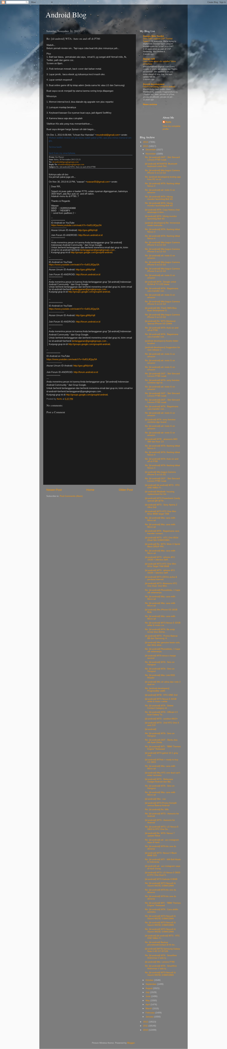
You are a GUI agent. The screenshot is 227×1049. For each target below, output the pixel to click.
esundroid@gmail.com (108, 135)
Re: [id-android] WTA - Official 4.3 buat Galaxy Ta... (161, 713)
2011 (145, 1026)
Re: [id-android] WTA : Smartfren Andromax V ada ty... (161, 956)
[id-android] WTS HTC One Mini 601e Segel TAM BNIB (160, 565)
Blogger (131, 1043)
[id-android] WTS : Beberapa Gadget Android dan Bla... (159, 780)
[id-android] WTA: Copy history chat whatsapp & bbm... (162, 211)
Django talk (149, 59)
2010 (146, 1030)
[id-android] (150, 729)
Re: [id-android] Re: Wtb (157, 809)
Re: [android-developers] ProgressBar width (157, 689)
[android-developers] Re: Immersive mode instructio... (162, 224)
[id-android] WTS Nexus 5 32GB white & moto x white (160, 700)
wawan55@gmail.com (98, 182)
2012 (146, 1022)
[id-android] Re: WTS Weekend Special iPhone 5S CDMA (160, 322)
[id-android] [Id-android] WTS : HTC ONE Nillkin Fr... (162, 486)
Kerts (168, 122)
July (148, 992)
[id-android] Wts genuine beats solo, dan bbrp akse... (162, 643)
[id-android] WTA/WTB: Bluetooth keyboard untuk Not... (161, 165)
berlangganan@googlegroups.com (97, 250)
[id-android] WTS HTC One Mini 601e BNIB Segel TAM (160, 512)
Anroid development (153, 84)
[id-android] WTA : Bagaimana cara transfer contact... (162, 532)
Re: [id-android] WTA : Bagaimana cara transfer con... (161, 289)
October (150, 980)
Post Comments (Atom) (71, 496)
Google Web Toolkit (153, 36)
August (149, 988)
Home (90, 489)
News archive (150, 104)
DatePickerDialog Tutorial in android (159, 86)
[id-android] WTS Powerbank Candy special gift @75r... (162, 499)
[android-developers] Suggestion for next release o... (162, 348)
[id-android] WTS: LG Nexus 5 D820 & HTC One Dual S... (162, 873)
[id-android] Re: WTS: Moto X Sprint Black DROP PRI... (162, 545)
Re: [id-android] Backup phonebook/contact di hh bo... (160, 943)
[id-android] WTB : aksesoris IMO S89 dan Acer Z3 (161, 440)
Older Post (126, 489)
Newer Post (54, 489)
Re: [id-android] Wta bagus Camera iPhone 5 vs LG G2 (162, 171)
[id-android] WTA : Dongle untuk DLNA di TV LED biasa (160, 283)
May (148, 1000)
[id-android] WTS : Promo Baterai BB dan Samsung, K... (161, 637)
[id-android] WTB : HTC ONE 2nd (161, 695)
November (151, 154)
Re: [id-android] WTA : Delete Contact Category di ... (159, 706)
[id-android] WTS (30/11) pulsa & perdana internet (161, 578)
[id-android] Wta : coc (155, 799)
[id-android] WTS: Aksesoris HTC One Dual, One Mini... (161, 584)
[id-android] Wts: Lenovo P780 (160, 962)
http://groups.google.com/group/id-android (91, 252)
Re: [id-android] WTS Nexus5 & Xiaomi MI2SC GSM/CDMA (160, 884)
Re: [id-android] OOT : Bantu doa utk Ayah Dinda (161, 741)
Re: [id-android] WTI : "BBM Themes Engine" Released (163, 747)
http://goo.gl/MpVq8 (87, 230)
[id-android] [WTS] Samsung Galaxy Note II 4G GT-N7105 (162, 950)
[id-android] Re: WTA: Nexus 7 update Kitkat (160, 834)
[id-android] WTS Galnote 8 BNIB (161, 879)
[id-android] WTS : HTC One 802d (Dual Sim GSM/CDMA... (161, 538)
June (148, 996)
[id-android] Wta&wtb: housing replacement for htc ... (159, 492)
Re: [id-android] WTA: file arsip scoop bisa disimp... (160, 630)
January (150, 1017)
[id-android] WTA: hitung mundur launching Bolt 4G (161, 217)
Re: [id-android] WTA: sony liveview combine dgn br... (162, 381)
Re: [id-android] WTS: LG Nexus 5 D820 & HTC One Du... (161, 828)
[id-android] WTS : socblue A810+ (161, 719)
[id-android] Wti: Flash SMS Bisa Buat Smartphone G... (161, 309)
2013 (146, 146)
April (148, 1004)
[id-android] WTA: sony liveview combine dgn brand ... (160, 420)
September (151, 984)
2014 (146, 142)
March (149, 1008)
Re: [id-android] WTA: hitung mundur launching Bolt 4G (159, 197)
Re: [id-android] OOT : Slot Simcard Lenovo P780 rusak (162, 158)
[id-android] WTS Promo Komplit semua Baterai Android (161, 804)
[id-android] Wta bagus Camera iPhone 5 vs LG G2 (160, 473)
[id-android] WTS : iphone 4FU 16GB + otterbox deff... (160, 558)
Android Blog (66, 14)
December (151, 149)
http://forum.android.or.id (90, 235)
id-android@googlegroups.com (65, 162)
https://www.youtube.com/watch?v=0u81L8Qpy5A (76, 225)
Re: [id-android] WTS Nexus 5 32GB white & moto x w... (162, 624)
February (150, 1013)
